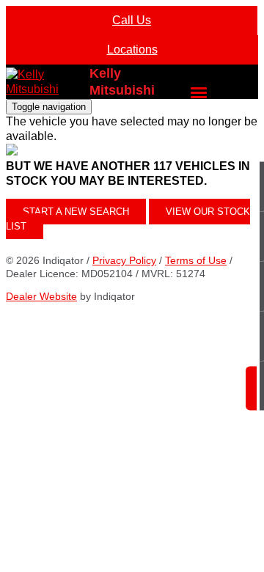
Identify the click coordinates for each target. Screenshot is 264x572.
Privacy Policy (124, 260)
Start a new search (76, 211)
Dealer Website (41, 296)
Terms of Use (196, 260)
